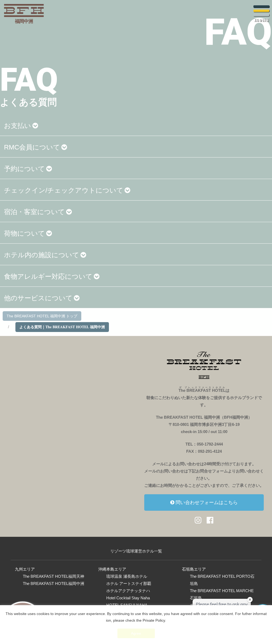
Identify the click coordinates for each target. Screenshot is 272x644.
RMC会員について (32, 147)
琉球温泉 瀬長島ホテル (126, 576)
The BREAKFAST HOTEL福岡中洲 (53, 583)
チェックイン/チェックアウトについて (63, 190)
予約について (24, 168)
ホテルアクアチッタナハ (128, 590)
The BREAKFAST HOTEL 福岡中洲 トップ (42, 316)
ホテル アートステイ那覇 (128, 583)
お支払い (17, 125)
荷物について (24, 233)
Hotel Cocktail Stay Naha (128, 598)
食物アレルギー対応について (48, 276)
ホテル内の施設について (41, 255)
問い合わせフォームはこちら (207, 502)
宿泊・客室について (34, 211)
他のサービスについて (38, 298)
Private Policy (154, 620)
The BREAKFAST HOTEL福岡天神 (53, 576)
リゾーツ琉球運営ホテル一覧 (136, 551)
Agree (136, 633)
